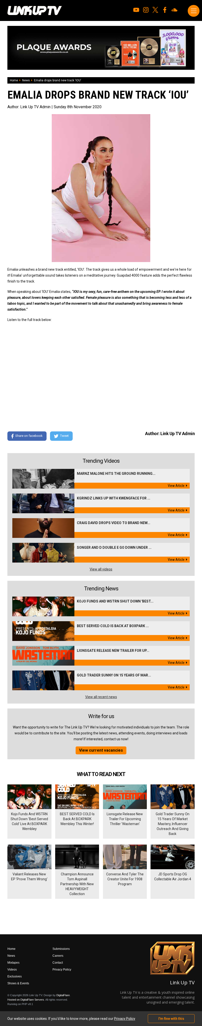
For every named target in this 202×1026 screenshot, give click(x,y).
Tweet (64, 436)
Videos (12, 969)
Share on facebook (29, 436)
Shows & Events (18, 983)
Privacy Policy (61, 969)
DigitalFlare (63, 995)
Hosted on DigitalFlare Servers (25, 999)
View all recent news (101, 697)
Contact (57, 962)
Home (14, 80)
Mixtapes (13, 962)
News (26, 80)
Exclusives (14, 976)
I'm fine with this (171, 1019)
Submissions (61, 949)
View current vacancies (101, 750)
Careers (57, 955)
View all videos (101, 569)
